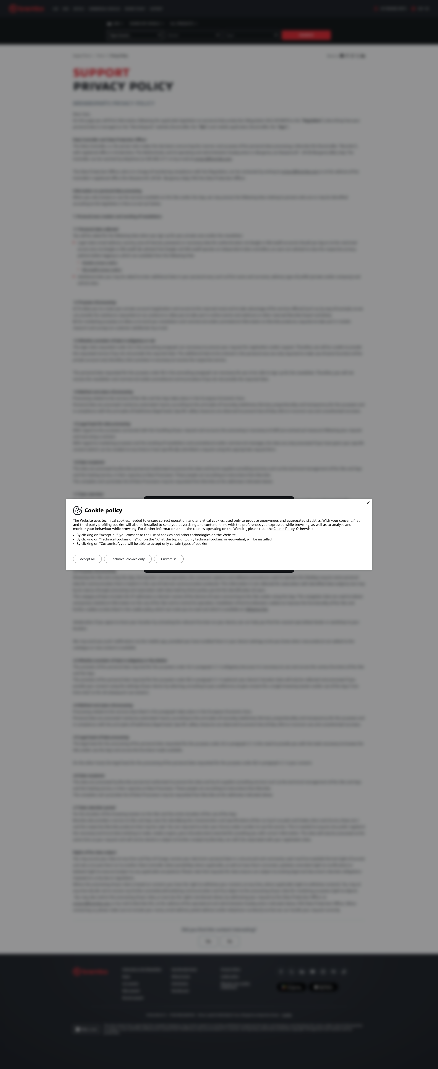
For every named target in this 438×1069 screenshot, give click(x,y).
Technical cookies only (128, 559)
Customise (169, 559)
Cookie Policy (284, 529)
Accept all (87, 559)
